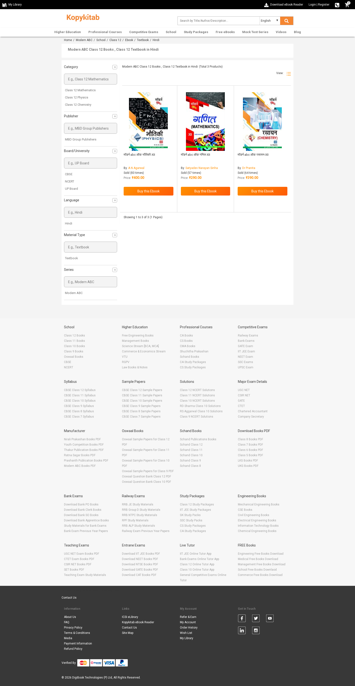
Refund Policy (73, 649)
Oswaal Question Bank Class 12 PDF (146, 476)
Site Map (127, 633)
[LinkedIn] (242, 631)
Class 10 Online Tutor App (197, 569)
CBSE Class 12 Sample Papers (142, 390)
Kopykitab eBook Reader (138, 622)
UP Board (71, 188)
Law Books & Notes (135, 367)
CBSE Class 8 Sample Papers (141, 411)
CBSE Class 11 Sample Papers (142, 395)
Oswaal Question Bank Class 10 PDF (146, 481)
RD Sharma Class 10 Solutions (200, 406)
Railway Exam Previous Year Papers (146, 531)
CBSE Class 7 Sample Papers (141, 416)
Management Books (135, 341)
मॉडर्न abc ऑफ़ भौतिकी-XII (139, 154)
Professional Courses (105, 32)
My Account (188, 622)
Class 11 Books (74, 341)
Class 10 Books (74, 346)
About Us (70, 617)
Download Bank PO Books (81, 504)
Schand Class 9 (190, 460)
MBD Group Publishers (80, 139)
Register (323, 4)
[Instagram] (256, 631)
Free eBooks (225, 32)
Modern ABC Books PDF (80, 466)
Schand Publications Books (198, 439)
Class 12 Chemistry (78, 104)
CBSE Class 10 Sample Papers (142, 400)
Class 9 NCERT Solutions (196, 416)
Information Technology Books (258, 525)
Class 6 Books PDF (250, 450)
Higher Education (67, 32)
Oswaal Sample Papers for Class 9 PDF (148, 471)
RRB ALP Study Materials (138, 525)
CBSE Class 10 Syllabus (80, 400)
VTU (125, 356)
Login (312, 4)
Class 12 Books (74, 335)
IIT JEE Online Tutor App (195, 553)
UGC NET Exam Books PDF (81, 553)
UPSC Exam (245, 367)
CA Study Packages (193, 362)
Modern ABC (84, 40)
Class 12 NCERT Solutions (197, 390)
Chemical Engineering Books (257, 531)
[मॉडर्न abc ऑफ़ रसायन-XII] (262, 121)
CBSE (68, 174)
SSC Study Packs (191, 520)
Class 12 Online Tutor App (197, 564)
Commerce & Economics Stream (144, 351)
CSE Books (245, 509)
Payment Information (78, 643)
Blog (297, 32)
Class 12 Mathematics (80, 90)
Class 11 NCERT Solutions (197, 395)
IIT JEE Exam (246, 351)
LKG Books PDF (248, 460)
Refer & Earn (188, 617)
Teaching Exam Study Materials (85, 575)
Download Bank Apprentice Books (86, 520)
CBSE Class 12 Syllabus (80, 390)
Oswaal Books (73, 356)
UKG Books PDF (248, 466)
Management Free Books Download (261, 564)
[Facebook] (242, 619)
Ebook (129, 40)
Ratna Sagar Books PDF (79, 455)
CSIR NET (244, 395)
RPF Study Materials (135, 520)
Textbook (143, 40)
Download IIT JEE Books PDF (141, 553)
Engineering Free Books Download (261, 553)
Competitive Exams (143, 32)
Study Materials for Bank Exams (85, 525)
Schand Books (189, 356)
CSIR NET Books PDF (77, 564)
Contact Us (69, 597)
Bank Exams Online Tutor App (199, 559)
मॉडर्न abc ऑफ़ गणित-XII (195, 154)
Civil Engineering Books (253, 515)
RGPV (125, 362)
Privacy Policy (73, 627)
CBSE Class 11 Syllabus (80, 395)
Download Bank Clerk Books (82, 509)
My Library (186, 638)
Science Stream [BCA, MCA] (140, 346)
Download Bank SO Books (81, 515)
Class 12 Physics (76, 97)
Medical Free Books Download (258, 559)
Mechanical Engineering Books (258, 504)
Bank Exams (246, 341)
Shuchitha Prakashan (194, 351)
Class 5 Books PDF (250, 455)
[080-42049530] (337, 4)
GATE (241, 400)
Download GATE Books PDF (140, 569)
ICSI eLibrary (130, 617)
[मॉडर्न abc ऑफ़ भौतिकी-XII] (148, 121)
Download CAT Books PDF (139, 575)
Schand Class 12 (191, 444)
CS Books (186, 341)
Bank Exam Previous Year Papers (86, 531)
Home (68, 40)
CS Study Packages (193, 367)
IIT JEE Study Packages (195, 509)
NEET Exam (245, 356)
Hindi (68, 223)
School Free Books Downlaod (257, 569)
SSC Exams (245, 362)
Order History (189, 627)
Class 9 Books (73, 351)
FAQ (66, 622)
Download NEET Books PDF (140, 559)
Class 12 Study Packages (197, 504)
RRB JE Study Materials (137, 504)
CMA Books (187, 346)
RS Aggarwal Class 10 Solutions (201, 411)
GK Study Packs (190, 515)
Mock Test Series (255, 32)
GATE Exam (245, 346)
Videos (281, 32)
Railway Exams (248, 335)
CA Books (186, 335)
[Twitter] (256, 619)
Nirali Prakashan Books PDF (82, 439)
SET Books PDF (74, 569)
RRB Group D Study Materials (141, 509)
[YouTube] (270, 619)
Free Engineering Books (138, 335)
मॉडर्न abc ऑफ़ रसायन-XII (253, 154)
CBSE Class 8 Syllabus (79, 411)
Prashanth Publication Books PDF (86, 460)
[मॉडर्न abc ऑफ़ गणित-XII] (205, 121)
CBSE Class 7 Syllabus (79, 416)
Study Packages (196, 32)
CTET (241, 406)
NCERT (69, 181)
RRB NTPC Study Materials (139, 515)
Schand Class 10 (191, 455)
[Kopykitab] (81, 17)
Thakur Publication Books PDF (84, 450)
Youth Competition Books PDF (84, 444)
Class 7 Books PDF (250, 444)
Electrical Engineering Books (257, 520)
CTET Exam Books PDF (79, 559)
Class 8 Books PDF (250, 439)
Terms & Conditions (77, 633)
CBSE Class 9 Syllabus (79, 406)
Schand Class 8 (190, 466)
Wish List (186, 633)
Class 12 (115, 40)
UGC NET (244, 390)
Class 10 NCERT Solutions (197, 400)
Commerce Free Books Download (260, 575)
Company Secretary (251, 416)
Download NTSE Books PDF (140, 564)
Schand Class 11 (191, 450)
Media (68, 638)
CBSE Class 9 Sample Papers (141, 406)
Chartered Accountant (253, 411)
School (171, 32)
